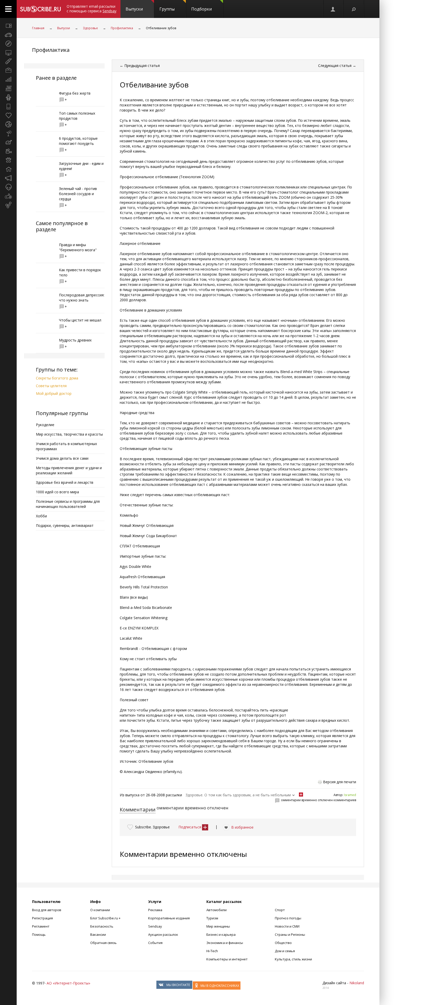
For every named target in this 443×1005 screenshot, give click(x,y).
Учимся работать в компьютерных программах (66, 446)
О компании (100, 910)
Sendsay (155, 926)
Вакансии (98, 934)
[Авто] (8, 34)
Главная (38, 28)
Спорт (280, 910)
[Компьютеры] (8, 52)
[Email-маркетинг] (8, 205)
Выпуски (134, 9)
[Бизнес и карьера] (8, 70)
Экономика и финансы (224, 942)
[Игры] (8, 196)
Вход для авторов (46, 910)
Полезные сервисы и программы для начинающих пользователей (68, 504)
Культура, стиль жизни (293, 959)
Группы (167, 9)
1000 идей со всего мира (57, 491)
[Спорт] (8, 124)
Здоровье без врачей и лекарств (64, 482)
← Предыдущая (140, 65)
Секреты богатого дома (57, 378)
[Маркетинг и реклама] (8, 178)
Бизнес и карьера (221, 934)
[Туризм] (8, 43)
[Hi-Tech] (8, 106)
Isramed (350, 795)
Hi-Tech (212, 951)
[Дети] (8, 97)
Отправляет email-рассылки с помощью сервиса (91, 8)
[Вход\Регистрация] (333, 9)
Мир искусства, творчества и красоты (69, 434)
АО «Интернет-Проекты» (68, 983)
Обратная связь (103, 942)
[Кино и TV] (8, 151)
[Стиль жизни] (8, 133)
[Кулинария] (8, 142)
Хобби (41, 516)
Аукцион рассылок (163, 934)
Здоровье (90, 28)
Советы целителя (51, 385)
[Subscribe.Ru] (40, 9)
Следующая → (337, 65)
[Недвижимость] (8, 88)
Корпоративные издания (169, 918)
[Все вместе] (8, 25)
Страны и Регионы (290, 934)
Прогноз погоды (288, 918)
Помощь (39, 934)
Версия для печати (339, 781)
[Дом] (8, 169)
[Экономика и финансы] (8, 79)
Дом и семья (285, 951)
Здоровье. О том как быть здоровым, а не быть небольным (238, 794)
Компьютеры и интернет (227, 959)
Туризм (212, 918)
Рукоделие (45, 424)
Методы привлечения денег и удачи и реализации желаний (69, 470)
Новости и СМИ (287, 926)
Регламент (40, 926)
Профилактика (122, 28)
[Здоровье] (8, 115)
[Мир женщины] (8, 61)
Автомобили (216, 910)
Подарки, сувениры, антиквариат (65, 525)
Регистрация (42, 918)
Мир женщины (218, 926)
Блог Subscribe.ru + (105, 918)
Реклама (155, 910)
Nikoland (356, 982)
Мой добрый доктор (54, 393)
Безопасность (101, 926)
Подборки (201, 9)
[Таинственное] (8, 187)
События (155, 942)
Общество (283, 942)
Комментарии (137, 809)
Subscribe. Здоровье (152, 827)
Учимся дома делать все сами (62, 458)
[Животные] (8, 160)
